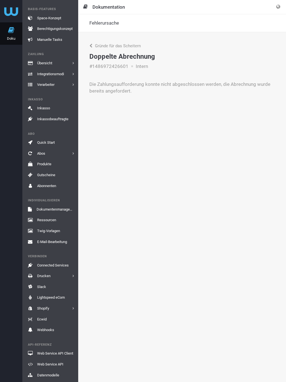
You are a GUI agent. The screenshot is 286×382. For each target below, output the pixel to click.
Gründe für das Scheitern (117, 45)
